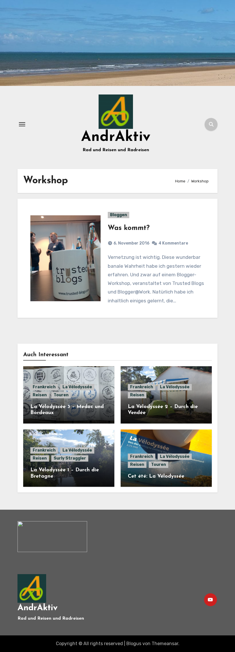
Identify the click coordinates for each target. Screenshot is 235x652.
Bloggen (118, 214)
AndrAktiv (115, 137)
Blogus (133, 643)
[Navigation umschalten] (22, 124)
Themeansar (165, 643)
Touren (61, 395)
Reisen (40, 395)
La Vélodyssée (77, 387)
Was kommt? (129, 228)
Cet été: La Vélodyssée (156, 476)
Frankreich (44, 387)
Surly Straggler (70, 458)
